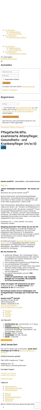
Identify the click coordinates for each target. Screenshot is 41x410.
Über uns (8, 393)
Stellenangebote (14, 32)
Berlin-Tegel (16, 326)
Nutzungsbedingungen (24, 108)
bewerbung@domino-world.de (11, 307)
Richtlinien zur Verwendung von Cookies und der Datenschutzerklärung (19, 110)
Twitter (7, 312)
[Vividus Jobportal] (20, 27)
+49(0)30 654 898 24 (8, 373)
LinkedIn (8, 316)
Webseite (4, 185)
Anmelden (4, 59)
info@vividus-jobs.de (8, 375)
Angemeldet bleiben (12, 79)
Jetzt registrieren (28, 86)
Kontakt (7, 395)
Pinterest (8, 314)
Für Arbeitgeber (10, 35)
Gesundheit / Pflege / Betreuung (12, 127)
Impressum (8, 401)
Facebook (8, 311)
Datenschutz (9, 399)
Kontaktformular (6, 378)
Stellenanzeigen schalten (17, 37)
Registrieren (12, 59)
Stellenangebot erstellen (13, 388)
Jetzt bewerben (6, 340)
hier (12, 221)
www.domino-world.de (9, 305)
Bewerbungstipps (15, 34)
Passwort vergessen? (9, 90)
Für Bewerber (10, 30)
